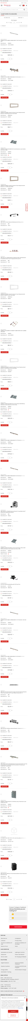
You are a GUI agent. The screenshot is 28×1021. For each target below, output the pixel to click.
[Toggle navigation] (2, 5)
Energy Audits (4, 969)
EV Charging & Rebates (20, 956)
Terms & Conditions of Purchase (20, 943)
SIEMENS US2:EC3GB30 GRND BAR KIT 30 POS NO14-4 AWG (13, 475)
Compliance (18, 938)
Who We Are (4, 938)
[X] (24, 997)
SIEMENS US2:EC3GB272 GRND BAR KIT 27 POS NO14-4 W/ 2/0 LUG (13, 620)
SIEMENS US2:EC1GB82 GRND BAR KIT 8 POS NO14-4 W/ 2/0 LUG (14, 77)
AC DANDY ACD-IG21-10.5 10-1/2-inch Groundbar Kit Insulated (14, 838)
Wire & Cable (4, 956)
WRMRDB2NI (3, 184)
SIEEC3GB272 (4, 618)
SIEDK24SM (3, 147)
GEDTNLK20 (3, 510)
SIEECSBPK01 (3, 329)
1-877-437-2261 (5, 0)
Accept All (13, 1011)
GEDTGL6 (3, 256)
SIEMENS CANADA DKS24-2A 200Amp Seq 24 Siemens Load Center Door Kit (13, 802)
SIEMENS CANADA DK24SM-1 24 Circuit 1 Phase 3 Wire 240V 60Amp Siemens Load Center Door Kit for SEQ (13, 548)
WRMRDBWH (3, 293)
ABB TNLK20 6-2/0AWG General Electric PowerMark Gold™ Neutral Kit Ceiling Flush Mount (13, 512)
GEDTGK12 (3, 221)
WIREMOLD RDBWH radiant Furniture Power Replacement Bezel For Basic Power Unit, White (13, 295)
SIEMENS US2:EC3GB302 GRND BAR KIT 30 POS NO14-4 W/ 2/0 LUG (13, 41)
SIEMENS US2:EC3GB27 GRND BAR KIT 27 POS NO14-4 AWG (13, 440)
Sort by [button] (20, 17)
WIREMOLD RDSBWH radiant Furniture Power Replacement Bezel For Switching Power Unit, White (13, 368)
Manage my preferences (13, 1015)
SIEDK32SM (3, 402)
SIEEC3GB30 (3, 474)
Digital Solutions (5, 962)
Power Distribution (19, 954)
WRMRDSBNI (3, 111)
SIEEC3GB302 (4, 39)
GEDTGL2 (3, 690)
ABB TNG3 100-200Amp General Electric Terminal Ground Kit (13, 728)
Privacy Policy (18, 940)
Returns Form (4, 946)
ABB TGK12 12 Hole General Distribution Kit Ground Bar (12, 222)
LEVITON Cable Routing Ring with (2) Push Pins (10, 584)
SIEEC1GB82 (3, 75)
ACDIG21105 (3, 836)
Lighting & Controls (20, 952)
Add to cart (4, 61)
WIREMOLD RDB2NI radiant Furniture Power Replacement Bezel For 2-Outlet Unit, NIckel (13, 186)
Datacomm (3, 954)
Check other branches (6, 52)
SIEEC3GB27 (3, 439)
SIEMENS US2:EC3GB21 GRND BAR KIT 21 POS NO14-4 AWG (12, 656)
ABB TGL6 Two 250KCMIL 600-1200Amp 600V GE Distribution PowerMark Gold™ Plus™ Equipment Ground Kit (13, 258)
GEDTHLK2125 (4, 872)
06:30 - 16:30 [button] (23, 2)
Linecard (3, 940)
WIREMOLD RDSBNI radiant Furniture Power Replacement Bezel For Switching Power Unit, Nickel (13, 113)
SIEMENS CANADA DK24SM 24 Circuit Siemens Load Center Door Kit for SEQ (13, 149)
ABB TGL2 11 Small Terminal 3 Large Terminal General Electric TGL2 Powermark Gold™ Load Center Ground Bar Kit (14, 692)
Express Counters (5, 966)
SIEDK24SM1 (3, 546)
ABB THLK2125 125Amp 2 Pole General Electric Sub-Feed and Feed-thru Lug (14, 874)
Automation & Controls (6, 952)
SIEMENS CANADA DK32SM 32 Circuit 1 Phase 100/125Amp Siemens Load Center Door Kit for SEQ (13, 404)
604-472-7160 (12, 981)
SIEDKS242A (3, 800)
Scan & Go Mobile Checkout (19, 963)
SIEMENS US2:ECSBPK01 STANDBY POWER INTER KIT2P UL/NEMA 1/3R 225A (13, 331)
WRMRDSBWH (4, 366)
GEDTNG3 (3, 727)
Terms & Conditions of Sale (6, 943)
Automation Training (6, 971)
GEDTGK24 (3, 762)
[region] (13, 1008)
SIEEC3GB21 (3, 655)
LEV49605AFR (3, 583)
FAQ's (16, 946)
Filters (6, 17)
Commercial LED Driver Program (20, 967)
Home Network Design (20, 969)
